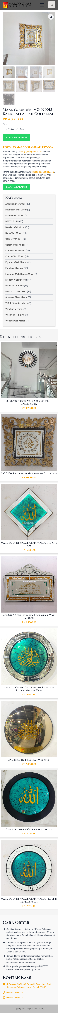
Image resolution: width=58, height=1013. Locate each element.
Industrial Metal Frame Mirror (19, 274)
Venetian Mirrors (13, 309)
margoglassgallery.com (31, 151)
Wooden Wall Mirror (15, 320)
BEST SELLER (12, 221)
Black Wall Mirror (13, 233)
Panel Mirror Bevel (14, 285)
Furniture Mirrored (14, 268)
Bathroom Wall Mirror (16, 209)
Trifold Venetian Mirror (16, 303)
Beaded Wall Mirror (14, 215)
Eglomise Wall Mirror (15, 262)
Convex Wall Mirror (14, 256)
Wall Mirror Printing (15, 315)
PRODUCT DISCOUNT (16, 291)
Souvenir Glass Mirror (16, 297)
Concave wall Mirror (15, 250)
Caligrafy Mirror (13, 239)
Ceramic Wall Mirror (15, 245)
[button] (51, 17)
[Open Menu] (42, 5)
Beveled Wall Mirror (15, 227)
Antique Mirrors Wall (15, 204)
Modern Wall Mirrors (15, 280)
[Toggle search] (51, 4)
